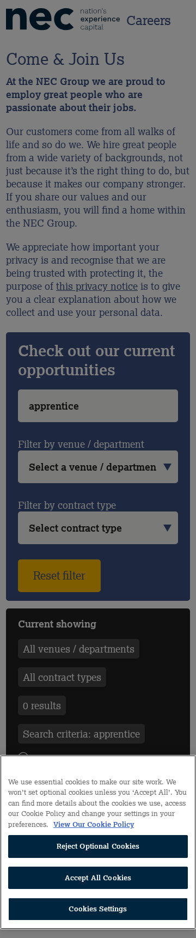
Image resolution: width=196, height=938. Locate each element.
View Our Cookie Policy (93, 824)
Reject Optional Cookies (98, 846)
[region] (98, 842)
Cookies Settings (98, 908)
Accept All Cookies (98, 877)
